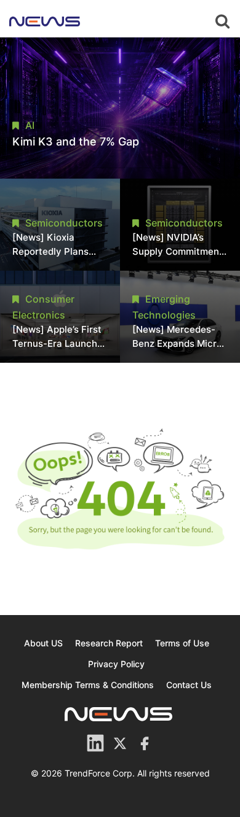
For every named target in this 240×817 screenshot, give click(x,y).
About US (43, 643)
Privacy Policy (116, 664)
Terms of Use (182, 643)
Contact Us (189, 685)
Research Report (109, 643)
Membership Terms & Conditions (88, 685)
